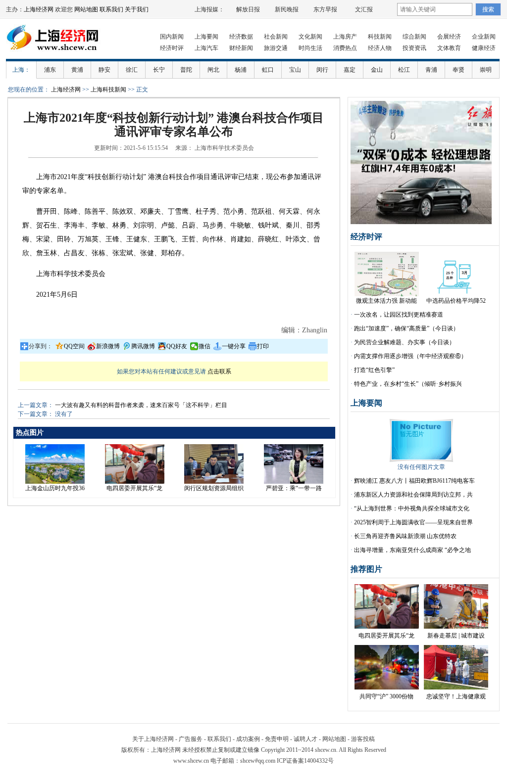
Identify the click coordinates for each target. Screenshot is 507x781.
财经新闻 (241, 48)
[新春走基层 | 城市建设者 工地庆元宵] (456, 626)
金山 (377, 69)
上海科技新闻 (108, 89)
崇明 (486, 69)
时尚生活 (310, 48)
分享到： (40, 346)
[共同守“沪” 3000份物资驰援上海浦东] (387, 687)
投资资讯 (414, 48)
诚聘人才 (305, 738)
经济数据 (241, 36)
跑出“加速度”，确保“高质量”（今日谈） (406, 328)
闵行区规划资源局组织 (214, 488)
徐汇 (132, 69)
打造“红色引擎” (374, 370)
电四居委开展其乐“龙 (134, 488)
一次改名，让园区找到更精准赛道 (398, 314)
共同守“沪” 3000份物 (386, 696)
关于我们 (137, 9)
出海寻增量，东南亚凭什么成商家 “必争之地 (412, 550)
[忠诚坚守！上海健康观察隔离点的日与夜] (456, 687)
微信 (204, 346)
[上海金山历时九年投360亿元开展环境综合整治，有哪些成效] (55, 481)
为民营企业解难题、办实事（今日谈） (404, 342)
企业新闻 (484, 36)
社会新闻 (276, 36)
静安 (104, 69)
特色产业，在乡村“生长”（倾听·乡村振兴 (408, 383)
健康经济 (484, 48)
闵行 (322, 69)
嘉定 (349, 69)
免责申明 (277, 738)
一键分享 (234, 346)
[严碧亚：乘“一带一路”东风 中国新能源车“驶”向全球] (293, 481)
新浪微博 (108, 346)
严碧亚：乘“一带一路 (294, 488)
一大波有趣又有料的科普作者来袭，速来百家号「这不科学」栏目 (141, 405)
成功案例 (248, 738)
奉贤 (458, 69)
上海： (21, 69)
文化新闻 (310, 36)
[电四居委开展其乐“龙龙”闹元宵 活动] (134, 481)
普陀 (186, 69)
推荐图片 (366, 569)
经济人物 (380, 48)
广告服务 (191, 738)
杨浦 (241, 69)
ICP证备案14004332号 (305, 760)
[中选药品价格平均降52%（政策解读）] (456, 294)
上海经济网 (38, 9)
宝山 (295, 69)
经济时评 (172, 48)
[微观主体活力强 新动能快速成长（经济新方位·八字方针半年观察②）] (387, 294)
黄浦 (77, 69)
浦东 (50, 69)
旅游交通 (276, 48)
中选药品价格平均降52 (456, 300)
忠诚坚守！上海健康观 (456, 696)
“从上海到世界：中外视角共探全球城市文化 (411, 508)
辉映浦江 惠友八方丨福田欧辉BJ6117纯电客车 (414, 480)
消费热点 (345, 48)
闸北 (213, 69)
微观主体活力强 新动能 (386, 300)
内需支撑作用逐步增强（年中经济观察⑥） (410, 356)
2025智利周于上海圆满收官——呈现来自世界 (413, 522)
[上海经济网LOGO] (55, 54)
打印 (263, 346)
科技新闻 (380, 36)
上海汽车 (206, 48)
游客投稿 (363, 738)
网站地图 (86, 9)
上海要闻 (206, 36)
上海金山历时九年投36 (55, 488)
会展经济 (449, 36)
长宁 (159, 69)
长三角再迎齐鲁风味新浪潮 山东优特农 (405, 536)
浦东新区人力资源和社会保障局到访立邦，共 (413, 494)
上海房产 (345, 36)
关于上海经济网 (153, 738)
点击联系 (219, 371)
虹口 (268, 69)
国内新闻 (172, 36)
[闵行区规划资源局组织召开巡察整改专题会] (214, 481)
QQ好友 (176, 346)
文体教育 (449, 48)
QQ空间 (74, 346)
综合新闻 (414, 36)
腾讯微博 (143, 346)
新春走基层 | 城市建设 (456, 635)
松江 (404, 69)
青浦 (431, 69)
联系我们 (111, 9)
